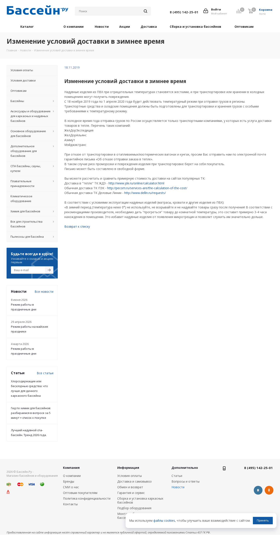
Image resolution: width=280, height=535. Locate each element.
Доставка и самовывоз (134, 481)
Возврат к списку (77, 226)
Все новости (44, 291)
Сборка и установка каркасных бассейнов (140, 500)
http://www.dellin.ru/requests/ (145, 193)
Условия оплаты (129, 476)
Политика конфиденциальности (86, 498)
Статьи (177, 476)
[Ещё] (266, 27)
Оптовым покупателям (80, 493)
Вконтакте (258, 490)
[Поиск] (145, 11)
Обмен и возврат (130, 487)
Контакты (70, 504)
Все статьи (45, 373)
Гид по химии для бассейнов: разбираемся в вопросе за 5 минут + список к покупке (31, 413)
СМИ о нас (71, 487)
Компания (71, 468)
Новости (178, 487)
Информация (128, 468)
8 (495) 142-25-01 (258, 468)
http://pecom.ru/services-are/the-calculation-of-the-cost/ (147, 188)
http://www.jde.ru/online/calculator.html (136, 183)
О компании (72, 476)
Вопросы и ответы (186, 481)
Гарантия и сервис (131, 493)
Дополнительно (185, 468)
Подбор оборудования (134, 508)
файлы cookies (164, 520)
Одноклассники (269, 490)
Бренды (68, 481)
